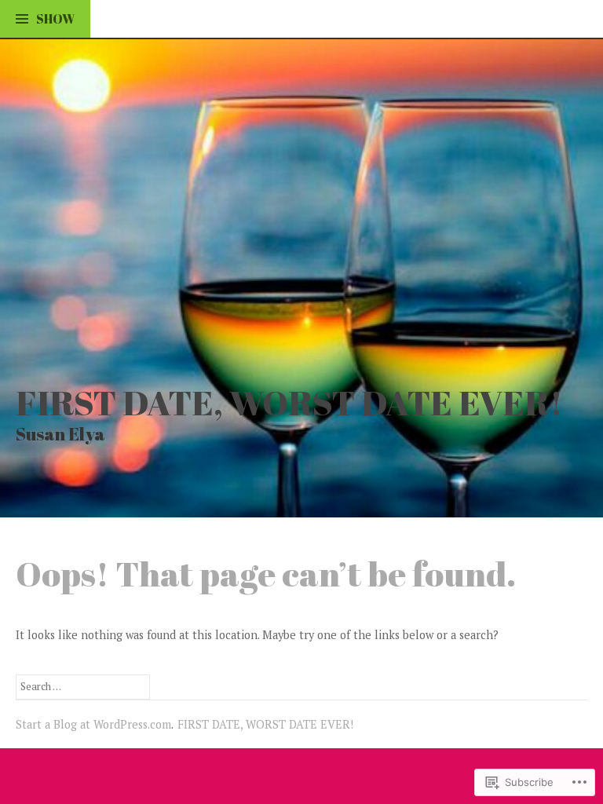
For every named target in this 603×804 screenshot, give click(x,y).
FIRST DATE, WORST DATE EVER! (289, 402)
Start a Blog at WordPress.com (93, 724)
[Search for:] (83, 685)
